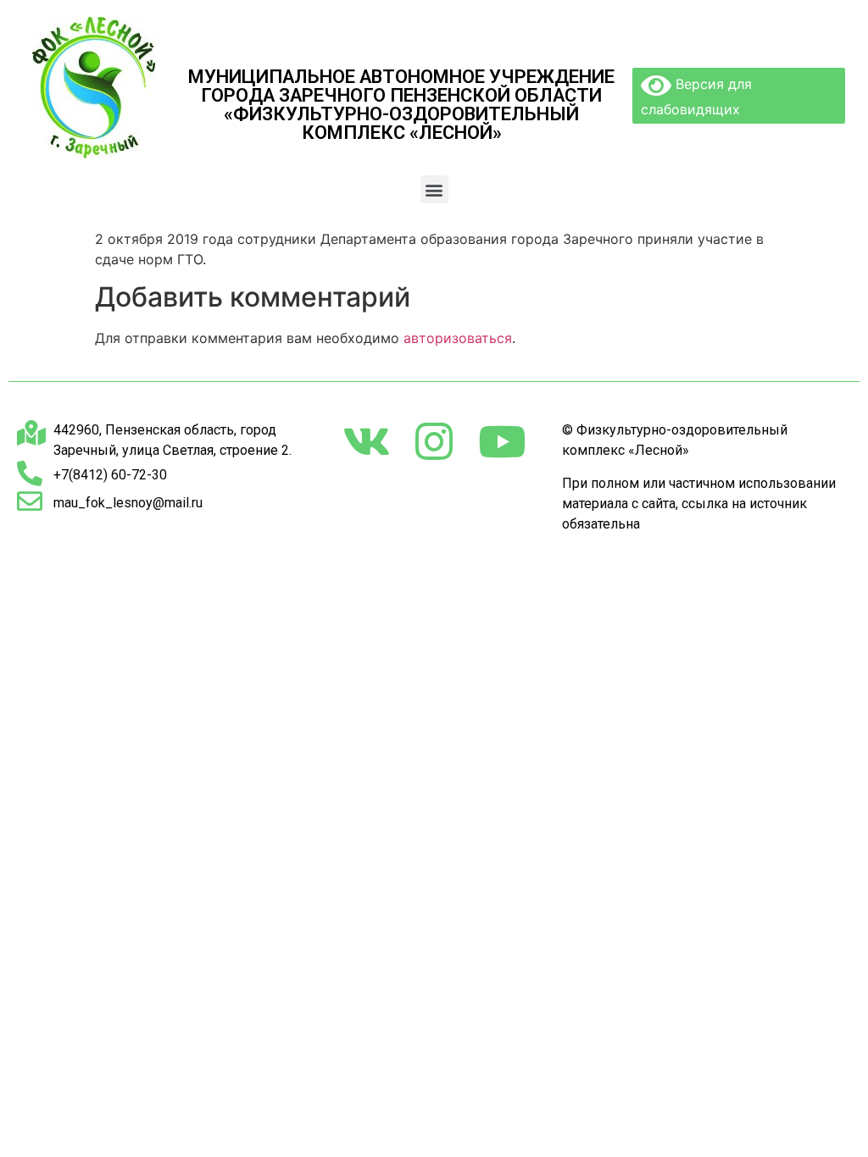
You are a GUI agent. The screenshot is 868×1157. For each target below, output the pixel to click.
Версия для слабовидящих (696, 96)
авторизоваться (457, 337)
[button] (434, 189)
